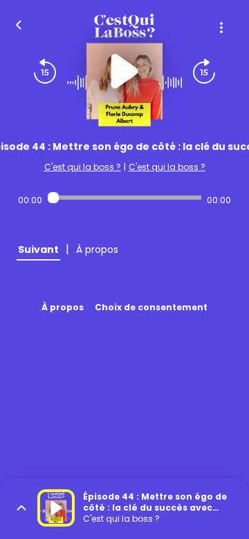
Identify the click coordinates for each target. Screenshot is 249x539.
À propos (63, 307)
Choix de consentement (151, 307)
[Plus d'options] (221, 27)
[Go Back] (19, 23)
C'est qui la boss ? (82, 167)
